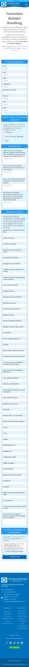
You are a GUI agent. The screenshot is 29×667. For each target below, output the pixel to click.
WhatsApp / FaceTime (9, 90)
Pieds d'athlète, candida (10, 285)
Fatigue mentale (8, 469)
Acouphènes (7, 481)
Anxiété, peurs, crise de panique (12, 415)
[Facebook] (6, 642)
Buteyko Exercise (22, 616)
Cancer (5, 433)
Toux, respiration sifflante (11, 378)
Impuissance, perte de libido (11, 263)
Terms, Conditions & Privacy (14, 660)
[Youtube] (14, 642)
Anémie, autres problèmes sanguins (14, 421)
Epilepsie (5, 439)
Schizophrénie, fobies (9, 457)
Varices (5, 427)
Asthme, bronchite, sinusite (11, 309)
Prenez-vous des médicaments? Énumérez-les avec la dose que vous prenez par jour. (14, 167)
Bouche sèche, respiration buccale (13, 350)
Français (5, 48)
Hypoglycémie (7, 451)
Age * (4, 72)
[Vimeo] (18, 642)
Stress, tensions (8, 500)
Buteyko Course (8, 611)
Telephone (9, 132)
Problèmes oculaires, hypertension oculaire (13, 270)
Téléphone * (7, 84)
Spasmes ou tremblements (11, 384)
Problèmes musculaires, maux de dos (14, 356)
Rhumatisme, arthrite (9, 303)
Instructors (8, 621)
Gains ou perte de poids (10, 397)
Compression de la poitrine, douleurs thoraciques (14, 391)
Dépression (6, 409)
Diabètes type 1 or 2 (9, 445)
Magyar (19, 48)
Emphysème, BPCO (8, 315)
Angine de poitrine (8, 238)
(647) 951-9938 (11, 592)
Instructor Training (7, 623)
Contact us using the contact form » (14, 638)
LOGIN (21, 1)
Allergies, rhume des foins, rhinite (13, 327)
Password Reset (22, 625)
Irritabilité (6, 487)
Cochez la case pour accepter (14, 551)
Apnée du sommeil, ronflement (12, 321)
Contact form (13, 599)
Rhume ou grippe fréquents (11, 339)
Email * (5, 78)
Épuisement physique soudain (12, 475)
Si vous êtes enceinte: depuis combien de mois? (14, 507)
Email (7, 141)
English (14, 46)
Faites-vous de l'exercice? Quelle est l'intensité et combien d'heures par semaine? (14, 181)
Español (19, 46)
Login (22, 623)
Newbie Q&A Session (8, 618)
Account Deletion (22, 628)
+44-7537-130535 (15, 594)
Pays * (5, 108)
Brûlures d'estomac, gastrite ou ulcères (12, 251)
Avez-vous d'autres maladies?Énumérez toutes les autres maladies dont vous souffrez (14, 516)
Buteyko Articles (22, 613)
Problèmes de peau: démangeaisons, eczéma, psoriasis (14, 278)
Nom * (5, 66)
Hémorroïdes (7, 332)
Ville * (4, 102)
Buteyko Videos (22, 611)
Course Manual (8, 613)
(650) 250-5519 (10, 589)
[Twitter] (10, 642)
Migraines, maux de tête (10, 404)
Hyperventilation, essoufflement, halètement (13, 371)
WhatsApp (6, 599)
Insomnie (5, 344)
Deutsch (25, 46)
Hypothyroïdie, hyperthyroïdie (12, 297)
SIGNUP (25, 1)
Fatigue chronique (8, 463)
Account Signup (22, 621)
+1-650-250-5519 (13, 596)
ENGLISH (11, 1)
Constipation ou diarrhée (10, 257)
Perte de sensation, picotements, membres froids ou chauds (13, 363)
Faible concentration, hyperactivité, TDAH (14, 493)
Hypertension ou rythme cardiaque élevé (13, 231)
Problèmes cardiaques (9, 244)
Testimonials (8, 616)
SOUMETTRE (14, 557)
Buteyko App (22, 618)
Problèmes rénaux (8, 291)
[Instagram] (21, 642)
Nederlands (12, 48)
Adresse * (6, 96)
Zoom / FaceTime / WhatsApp (14, 136)
